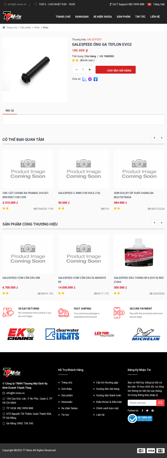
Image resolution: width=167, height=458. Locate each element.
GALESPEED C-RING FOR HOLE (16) (79, 193)
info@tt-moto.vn (17, 4)
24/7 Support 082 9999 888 (128, 4)
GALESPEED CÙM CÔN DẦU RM (21, 277)
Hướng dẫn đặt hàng (107, 388)
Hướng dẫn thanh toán (108, 395)
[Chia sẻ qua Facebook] (96, 78)
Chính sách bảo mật (107, 408)
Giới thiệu (66, 388)
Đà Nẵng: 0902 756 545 (19, 423)
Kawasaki (82, 16)
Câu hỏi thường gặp (107, 382)
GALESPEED (94, 39)
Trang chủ (63, 16)
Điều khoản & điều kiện (109, 401)
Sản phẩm (123, 16)
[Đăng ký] (160, 402)
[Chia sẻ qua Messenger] (90, 78)
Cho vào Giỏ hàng (118, 70)
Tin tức (140, 16)
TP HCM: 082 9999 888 (19, 408)
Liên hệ (155, 16)
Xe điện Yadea (102, 16)
